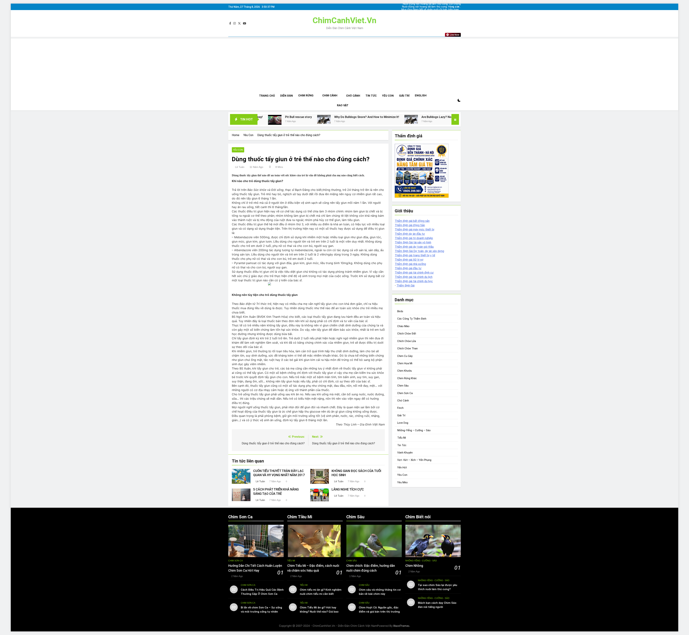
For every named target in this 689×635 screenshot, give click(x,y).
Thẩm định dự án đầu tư (410, 234)
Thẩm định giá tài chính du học (414, 281)
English (420, 95)
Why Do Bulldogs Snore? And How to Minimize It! (297, 117)
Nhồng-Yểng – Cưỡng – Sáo (414, 430)
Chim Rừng (305, 95)
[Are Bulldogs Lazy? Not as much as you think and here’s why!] (342, 119)
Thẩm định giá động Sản (410, 225)
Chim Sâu (403, 385)
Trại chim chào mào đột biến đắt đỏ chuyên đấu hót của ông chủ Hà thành (438, 9)
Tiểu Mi (401, 437)
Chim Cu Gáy (405, 356)
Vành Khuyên (405, 452)
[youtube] (244, 23)
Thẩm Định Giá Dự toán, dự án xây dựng (419, 251)
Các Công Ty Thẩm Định (411, 318)
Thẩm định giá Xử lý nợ (409, 259)
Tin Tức (371, 95)
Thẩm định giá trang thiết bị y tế (415, 255)
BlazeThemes (401, 625)
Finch (400, 408)
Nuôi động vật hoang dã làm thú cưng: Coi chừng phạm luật (436, 12)
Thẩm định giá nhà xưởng (410, 264)
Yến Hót (402, 467)
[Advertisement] (344, 64)
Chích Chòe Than (407, 348)
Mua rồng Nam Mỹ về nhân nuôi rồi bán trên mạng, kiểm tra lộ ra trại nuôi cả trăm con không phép (436, 6)
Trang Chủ (267, 95)
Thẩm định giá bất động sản (412, 221)
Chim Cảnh (329, 95)
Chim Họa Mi (404, 363)
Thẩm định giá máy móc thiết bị (414, 229)
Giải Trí (404, 95)
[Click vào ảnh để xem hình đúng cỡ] (308, 283)
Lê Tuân (239, 167)
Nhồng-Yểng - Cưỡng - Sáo (421, 560)
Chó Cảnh (353, 95)
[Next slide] (458, 6)
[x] (239, 23)
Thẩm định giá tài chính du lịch (413, 277)
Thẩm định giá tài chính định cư (414, 272)
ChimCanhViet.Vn (344, 20)
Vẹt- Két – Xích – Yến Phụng (414, 460)
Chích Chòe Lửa (406, 341)
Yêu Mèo (402, 482)
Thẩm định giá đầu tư (408, 268)
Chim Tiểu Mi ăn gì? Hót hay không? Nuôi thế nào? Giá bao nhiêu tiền (319, 611)
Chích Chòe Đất (406, 333)
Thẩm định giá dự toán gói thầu (414, 246)
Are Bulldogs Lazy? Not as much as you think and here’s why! (392, 117)
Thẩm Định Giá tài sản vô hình (413, 242)
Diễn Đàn (286, 95)
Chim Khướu (404, 370)
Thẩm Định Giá (405, 285)
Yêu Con (388, 95)
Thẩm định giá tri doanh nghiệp (414, 238)
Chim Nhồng (414, 565)
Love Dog (402, 422)
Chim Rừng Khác (407, 378)
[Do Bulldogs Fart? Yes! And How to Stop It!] (444, 119)
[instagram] (234, 23)
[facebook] (230, 23)
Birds (400, 311)
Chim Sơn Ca (405, 393)
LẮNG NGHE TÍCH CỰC (348, 489)
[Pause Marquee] (455, 119)
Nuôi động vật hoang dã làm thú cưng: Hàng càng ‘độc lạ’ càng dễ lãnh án (438, 4)
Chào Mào (403, 326)
